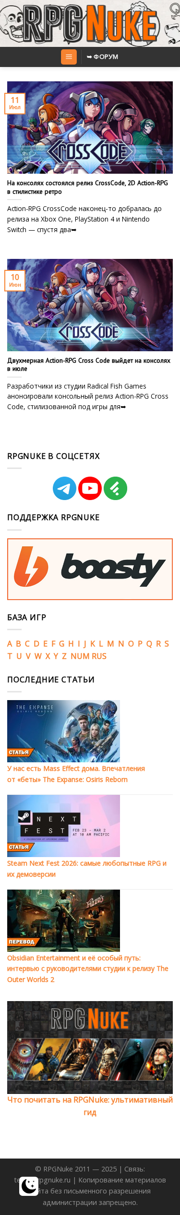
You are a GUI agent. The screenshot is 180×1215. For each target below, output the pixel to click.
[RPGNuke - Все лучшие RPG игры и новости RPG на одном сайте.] (90, 23)
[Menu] (69, 57)
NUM (80, 656)
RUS (99, 656)
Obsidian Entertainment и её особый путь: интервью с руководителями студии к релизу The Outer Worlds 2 (87, 968)
